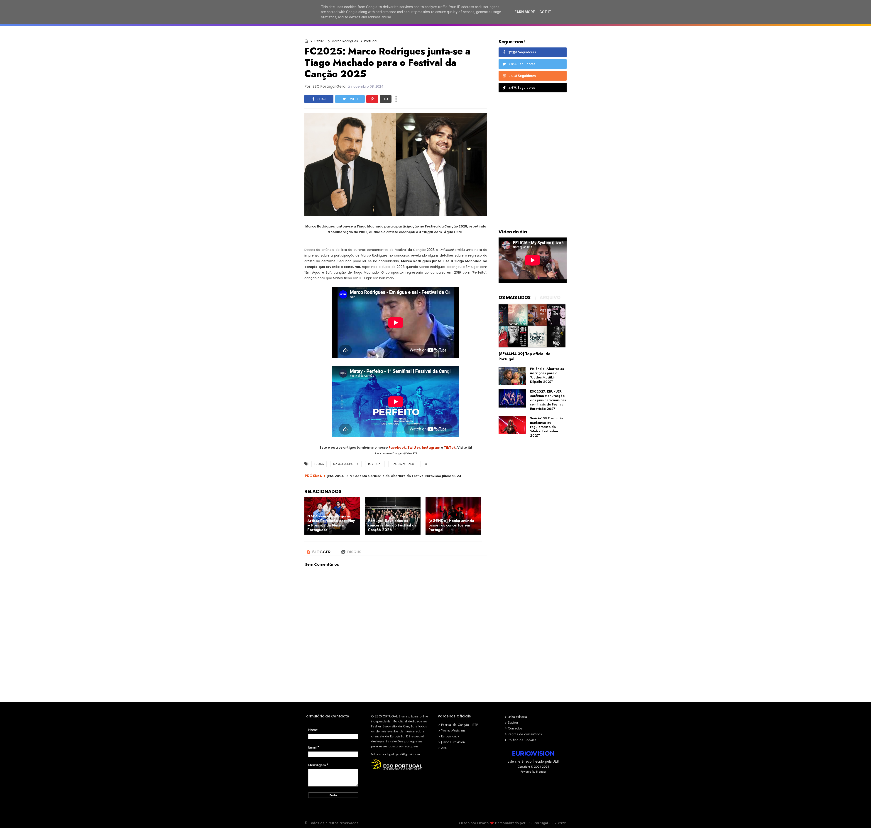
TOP (425, 464)
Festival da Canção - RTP (459, 724)
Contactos (515, 728)
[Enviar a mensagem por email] (385, 99)
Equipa (513, 722)
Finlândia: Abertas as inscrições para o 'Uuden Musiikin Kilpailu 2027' (547, 375)
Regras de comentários (525, 734)
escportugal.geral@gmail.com (397, 754)
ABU (444, 747)
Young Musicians (453, 730)
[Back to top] (859, 817)
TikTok (450, 447)
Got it (545, 12)
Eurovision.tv (450, 736)
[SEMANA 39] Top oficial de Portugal (524, 356)
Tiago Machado (402, 464)
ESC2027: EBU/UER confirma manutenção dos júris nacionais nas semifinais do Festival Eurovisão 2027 (548, 400)
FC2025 (319, 41)
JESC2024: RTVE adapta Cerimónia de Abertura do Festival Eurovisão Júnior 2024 (394, 475)
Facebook (397, 447)
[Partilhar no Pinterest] (372, 99)
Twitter (413, 447)
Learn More (523, 12)
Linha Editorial (518, 716)
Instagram (431, 447)
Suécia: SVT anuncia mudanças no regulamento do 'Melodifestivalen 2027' (546, 427)
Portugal (370, 41)
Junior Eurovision (453, 741)
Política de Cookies (522, 739)
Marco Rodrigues (345, 41)
